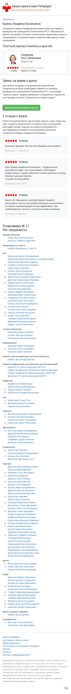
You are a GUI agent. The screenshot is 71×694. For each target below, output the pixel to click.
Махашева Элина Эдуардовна (21, 511)
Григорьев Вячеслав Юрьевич (21, 274)
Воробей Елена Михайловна (20, 384)
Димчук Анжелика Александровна (23, 433)
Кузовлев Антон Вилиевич (19, 586)
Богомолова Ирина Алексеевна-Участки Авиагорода (31, 259)
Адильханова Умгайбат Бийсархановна (25, 414)
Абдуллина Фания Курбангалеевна (23, 467)
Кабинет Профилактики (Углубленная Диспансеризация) (33, 370)
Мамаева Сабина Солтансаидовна (23, 508)
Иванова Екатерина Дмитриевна (22, 583)
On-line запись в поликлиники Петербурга (21, 646)
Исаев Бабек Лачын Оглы (19, 400)
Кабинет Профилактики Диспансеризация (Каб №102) (31, 373)
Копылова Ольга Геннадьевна (21, 349)
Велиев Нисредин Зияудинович (22, 580)
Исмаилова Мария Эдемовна (20, 332)
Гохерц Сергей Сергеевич (18, 268)
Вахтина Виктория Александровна (23, 262)
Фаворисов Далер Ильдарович (21, 601)
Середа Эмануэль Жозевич (20, 390)
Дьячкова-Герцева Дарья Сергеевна (23, 280)
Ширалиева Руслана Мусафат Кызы (23, 553)
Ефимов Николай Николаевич (21, 283)
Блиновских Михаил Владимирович (23, 256)
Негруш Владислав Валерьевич (22, 514)
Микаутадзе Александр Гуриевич (22, 564)
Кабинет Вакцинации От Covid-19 (22, 248)
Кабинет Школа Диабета (18, 615)
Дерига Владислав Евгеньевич (21, 490)
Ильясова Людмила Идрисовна (22, 241)
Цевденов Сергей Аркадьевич (21, 442)
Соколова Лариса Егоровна (20, 352)
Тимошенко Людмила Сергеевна (22, 535)
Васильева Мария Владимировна (22, 430)
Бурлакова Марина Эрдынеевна (22, 577)
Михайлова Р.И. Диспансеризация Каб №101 (27, 376)
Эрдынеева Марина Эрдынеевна (22, 607)
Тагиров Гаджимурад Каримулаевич (24, 592)
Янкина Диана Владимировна (21, 556)
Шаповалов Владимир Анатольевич (23, 392)
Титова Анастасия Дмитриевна (21, 625)
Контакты (7, 652)
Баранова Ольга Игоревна (19, 479)
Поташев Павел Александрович (22, 309)
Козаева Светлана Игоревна (20, 335)
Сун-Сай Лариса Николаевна (20, 529)
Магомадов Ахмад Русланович (21, 403)
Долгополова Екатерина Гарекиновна (24, 277)
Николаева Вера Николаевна (21, 301)
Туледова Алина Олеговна (19, 538)
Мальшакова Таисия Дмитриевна (22, 505)
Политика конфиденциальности (17, 655)
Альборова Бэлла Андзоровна (21, 472)
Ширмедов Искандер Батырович (22, 321)
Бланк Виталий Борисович (19, 481)
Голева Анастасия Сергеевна (20, 238)
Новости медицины (11, 637)
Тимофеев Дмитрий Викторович (22, 595)
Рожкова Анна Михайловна (19, 526)
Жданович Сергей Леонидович (21, 346)
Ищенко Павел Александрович (21, 286)
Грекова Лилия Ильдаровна (20, 271)
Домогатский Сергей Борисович (22, 387)
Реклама (6, 649)
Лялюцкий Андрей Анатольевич (22, 502)
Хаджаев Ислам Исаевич (19, 406)
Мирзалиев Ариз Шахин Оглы (21, 459)
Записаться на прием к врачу (21, 107)
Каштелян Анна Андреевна (19, 289)
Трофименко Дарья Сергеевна (21, 439)
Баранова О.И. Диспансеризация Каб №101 (27, 367)
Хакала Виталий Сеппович (19, 541)
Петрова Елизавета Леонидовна (22, 420)
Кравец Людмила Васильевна (21, 292)
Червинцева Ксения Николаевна (22, 544)
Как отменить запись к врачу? (16, 640)
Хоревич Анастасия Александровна (23, 604)
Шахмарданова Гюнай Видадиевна (23, 550)
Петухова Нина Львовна (18, 306)
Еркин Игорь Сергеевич (18, 450)
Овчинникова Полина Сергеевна (22, 338)
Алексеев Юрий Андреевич (19, 470)
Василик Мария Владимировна (21, 487)
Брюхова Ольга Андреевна (19, 484)
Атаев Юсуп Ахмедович (18, 476)
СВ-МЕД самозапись (11, 643)
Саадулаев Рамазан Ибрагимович (22, 589)
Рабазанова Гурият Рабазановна (22, 423)
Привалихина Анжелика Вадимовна (23, 520)
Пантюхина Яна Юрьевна (18, 436)
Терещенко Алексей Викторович (22, 318)
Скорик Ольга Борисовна (18, 315)
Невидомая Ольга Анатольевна (21, 298)
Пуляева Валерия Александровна (23, 523)
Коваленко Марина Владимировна (23, 453)
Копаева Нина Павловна (18, 456)
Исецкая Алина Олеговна (19, 499)
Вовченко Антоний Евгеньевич (21, 417)
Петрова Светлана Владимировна (23, 304)
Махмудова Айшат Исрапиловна (22, 295)
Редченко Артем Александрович (22, 569)
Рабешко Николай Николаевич (21, 313)
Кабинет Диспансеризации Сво (21, 359)
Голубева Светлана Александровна (23, 265)
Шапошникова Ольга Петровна (21, 547)
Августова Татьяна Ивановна (20, 622)
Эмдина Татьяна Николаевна (20, 324)
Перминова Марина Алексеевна (22, 517)
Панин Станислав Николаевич (21, 566)
